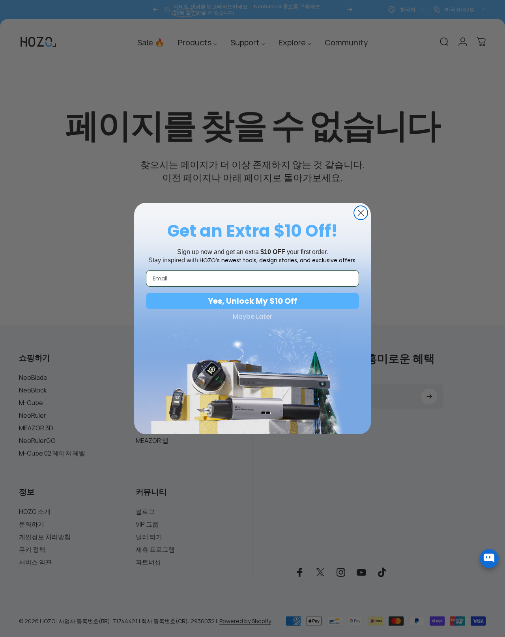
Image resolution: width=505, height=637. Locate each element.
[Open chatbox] (489, 558)
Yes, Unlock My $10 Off (252, 300)
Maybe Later (252, 317)
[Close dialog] (361, 213)
